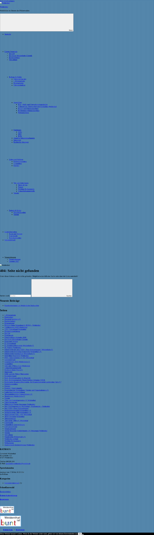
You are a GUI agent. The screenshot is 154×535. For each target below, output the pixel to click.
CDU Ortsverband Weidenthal (15, 329)
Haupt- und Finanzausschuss (28, 109)
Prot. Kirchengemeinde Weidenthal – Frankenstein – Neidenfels (27, 406)
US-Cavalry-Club (11, 427)
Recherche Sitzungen (21, 142)
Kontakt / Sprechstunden (13, 388)
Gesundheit (18, 164)
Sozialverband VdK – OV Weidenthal (18, 414)
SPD (19, 134)
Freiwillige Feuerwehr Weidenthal (17, 356)
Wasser (20, 187)
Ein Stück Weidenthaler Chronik (20, 56)
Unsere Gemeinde (11, 52)
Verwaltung (13, 60)
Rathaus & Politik (15, 77)
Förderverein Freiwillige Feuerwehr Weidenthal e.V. (23, 352)
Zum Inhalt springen (7, 1)
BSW (20, 136)
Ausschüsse (18, 102)
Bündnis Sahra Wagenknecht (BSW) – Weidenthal (22, 325)
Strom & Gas (22, 185)
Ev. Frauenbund (10, 343)
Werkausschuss (23, 113)
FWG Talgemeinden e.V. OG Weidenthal (19, 358)
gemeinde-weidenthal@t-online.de (17, 463)
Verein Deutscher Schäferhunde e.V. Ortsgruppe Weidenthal (26, 431)
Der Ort (12, 54)
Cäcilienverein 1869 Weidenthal (16, 327)
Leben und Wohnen (16, 159)
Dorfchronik (9, 335)
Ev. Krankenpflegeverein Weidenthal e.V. (19, 345)
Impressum (8, 372)
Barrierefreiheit (14, 58)
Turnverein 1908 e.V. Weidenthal (16, 421)
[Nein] (83, 534)
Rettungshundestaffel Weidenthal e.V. (18, 410)
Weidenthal (4, 7)
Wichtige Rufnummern (26, 189)
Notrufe (7, 398)
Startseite (8, 34)
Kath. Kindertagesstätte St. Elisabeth (17, 378)
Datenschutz (8, 530)
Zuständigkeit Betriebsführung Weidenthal (20, 445)
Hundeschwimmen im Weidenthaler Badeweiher (22, 305)
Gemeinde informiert (12, 483)
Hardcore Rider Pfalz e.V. (14, 370)
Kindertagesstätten (20, 161)
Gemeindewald (10, 240)
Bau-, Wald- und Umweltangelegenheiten (33, 104)
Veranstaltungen (14, 259)
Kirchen (16, 166)
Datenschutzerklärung (12, 331)
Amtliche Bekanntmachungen (24, 138)
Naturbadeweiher (20, 212)
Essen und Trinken (15, 234)
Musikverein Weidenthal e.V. (15, 396)
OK (80, 534)
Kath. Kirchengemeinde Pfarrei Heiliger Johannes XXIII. (25, 380)
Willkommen (9, 443)
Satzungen (17, 140)
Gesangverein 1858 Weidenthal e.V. (17, 362)
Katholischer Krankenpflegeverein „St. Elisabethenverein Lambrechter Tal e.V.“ (33, 382)
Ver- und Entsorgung (21, 183)
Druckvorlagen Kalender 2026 (15, 337)
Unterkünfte (13, 236)
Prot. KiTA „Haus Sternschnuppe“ (17, 408)
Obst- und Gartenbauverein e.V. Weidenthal (20, 400)
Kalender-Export (10, 376)
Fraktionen (17, 130)
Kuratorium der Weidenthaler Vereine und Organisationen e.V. (27, 390)
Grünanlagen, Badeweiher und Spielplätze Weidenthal (37, 106)
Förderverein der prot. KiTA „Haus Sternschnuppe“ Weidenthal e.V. (29, 350)
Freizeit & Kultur (15, 210)
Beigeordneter (19, 83)
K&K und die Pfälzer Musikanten (17, 374)
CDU (20, 132)
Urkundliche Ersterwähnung (15, 425)
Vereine (16, 193)
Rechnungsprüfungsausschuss (28, 111)
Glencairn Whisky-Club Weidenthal (17, 366)
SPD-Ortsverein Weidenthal (14, 416)
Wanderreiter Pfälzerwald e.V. (15, 437)
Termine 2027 (14, 261)
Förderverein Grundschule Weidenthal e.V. (20, 354)
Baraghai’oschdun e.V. (13, 319)
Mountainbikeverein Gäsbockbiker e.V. (18, 394)
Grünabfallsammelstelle (26, 191)
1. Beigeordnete (19, 81)
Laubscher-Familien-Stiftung (15, 392)
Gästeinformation (11, 232)
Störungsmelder (10, 419)
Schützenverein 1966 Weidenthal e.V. (18, 412)
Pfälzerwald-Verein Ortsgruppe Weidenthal (20, 404)
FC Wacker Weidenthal (13, 348)
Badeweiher (9, 317)
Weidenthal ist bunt (11, 439)
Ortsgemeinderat (19, 85)
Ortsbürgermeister (20, 79)
